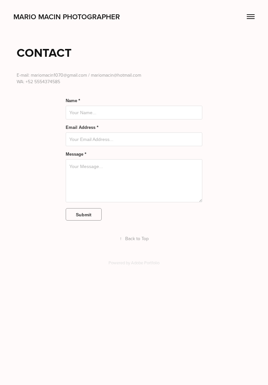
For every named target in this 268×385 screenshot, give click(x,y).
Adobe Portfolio (145, 263)
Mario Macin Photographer (66, 16)
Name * (73, 101)
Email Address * (82, 127)
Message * (76, 154)
